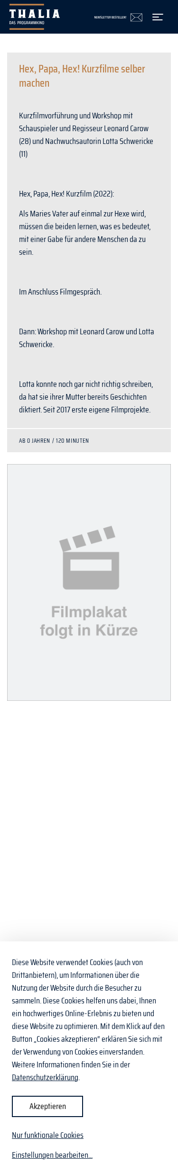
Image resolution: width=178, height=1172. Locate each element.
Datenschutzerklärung (45, 1077)
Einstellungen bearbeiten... (52, 1155)
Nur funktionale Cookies (48, 1135)
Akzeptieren (47, 1106)
